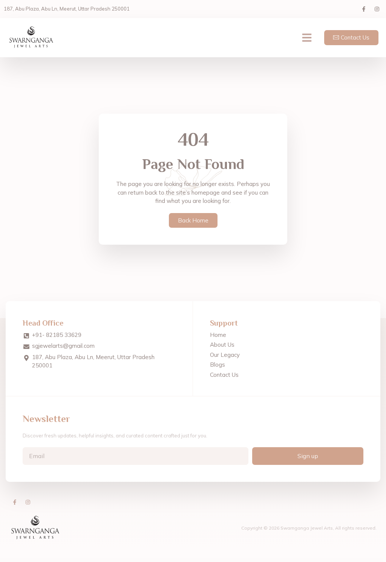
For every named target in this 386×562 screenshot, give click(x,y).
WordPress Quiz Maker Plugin (166, 560)
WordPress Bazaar (92, 560)
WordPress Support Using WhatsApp (274, 560)
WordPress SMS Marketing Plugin (207, 560)
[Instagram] (377, 9)
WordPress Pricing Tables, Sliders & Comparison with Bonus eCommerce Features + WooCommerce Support (116, 560)
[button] (307, 38)
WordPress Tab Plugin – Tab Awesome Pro (290, 560)
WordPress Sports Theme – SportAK (221, 560)
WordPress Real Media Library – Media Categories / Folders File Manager (187, 560)
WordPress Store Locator (261, 560)
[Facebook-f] (363, 9)
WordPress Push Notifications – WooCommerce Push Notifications (147, 560)
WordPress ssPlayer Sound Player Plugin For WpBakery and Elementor (242, 560)
